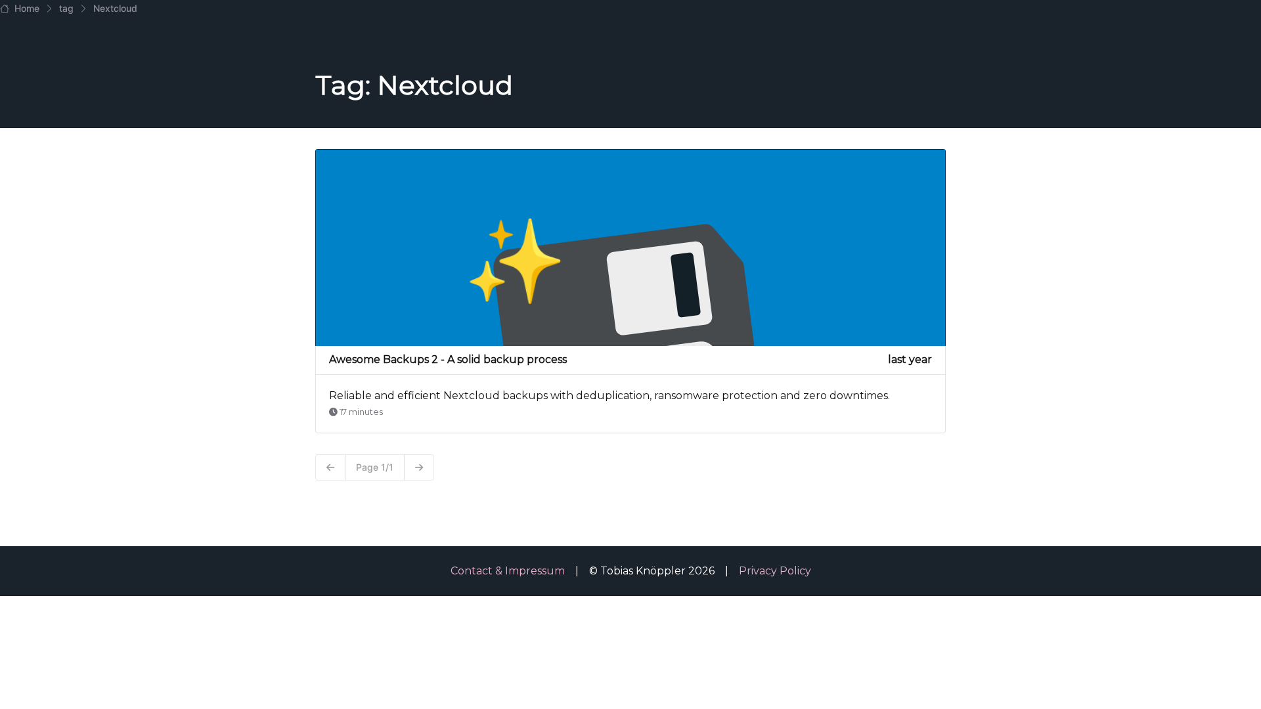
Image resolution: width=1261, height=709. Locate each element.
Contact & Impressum (508, 571)
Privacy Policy (775, 571)
